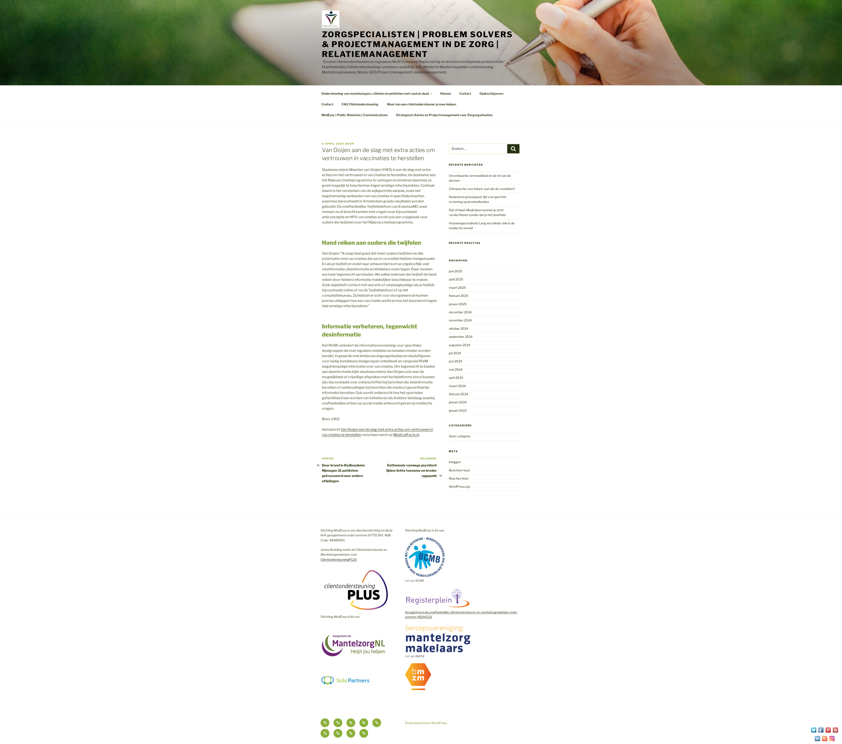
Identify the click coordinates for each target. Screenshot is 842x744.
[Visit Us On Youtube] (835, 732)
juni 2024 (455, 361)
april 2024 (456, 377)
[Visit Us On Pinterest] (828, 732)
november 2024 (460, 320)
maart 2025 (457, 287)
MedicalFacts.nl (406, 435)
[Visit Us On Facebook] (820, 732)
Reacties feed (458, 478)
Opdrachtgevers (491, 93)
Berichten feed (459, 470)
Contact (465, 93)
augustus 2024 (459, 345)
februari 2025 (458, 296)
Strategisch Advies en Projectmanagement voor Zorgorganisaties (444, 115)
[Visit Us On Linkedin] (817, 741)
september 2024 (461, 336)
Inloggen (455, 462)
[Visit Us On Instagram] (831, 741)
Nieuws (445, 93)
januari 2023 (458, 410)
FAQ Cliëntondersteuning (360, 104)
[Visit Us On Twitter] (813, 732)
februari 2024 (458, 394)
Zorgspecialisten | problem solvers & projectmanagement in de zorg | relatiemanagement (417, 44)
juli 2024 (455, 353)
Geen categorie (459, 436)
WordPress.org (459, 486)
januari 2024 (458, 402)
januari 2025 (458, 304)
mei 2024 (455, 369)
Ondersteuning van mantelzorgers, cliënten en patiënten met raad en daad (375, 93)
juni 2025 (455, 271)
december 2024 (460, 312)
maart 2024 (457, 386)
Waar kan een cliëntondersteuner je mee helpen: (421, 104)
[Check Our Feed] (824, 741)
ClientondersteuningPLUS (339, 559)
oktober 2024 (458, 328)
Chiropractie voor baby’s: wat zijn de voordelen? (482, 189)
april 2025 (456, 279)
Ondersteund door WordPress (426, 723)
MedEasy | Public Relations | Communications (354, 115)
